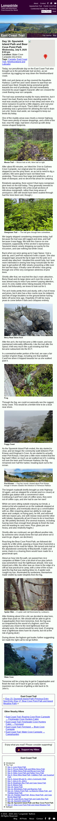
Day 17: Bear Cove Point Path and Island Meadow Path (29, 805)
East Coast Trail (13, 35)
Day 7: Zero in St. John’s (17, 781)
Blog (15, 819)
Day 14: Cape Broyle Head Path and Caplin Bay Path (28, 799)
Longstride (9, 5)
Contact (43, 3)
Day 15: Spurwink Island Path (19, 801)
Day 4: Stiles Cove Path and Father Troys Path (26, 773)
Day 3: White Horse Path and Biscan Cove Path (26, 771)
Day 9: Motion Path (15, 785)
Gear (54, 11)
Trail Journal (46, 35)
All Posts (23, 819)
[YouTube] (55, 3)
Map (54, 35)
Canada (12, 59)
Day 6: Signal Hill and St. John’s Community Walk (27, 779)
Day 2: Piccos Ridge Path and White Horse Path (26, 769)
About (36, 3)
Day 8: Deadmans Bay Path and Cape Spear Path (27, 783)
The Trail (9, 765)
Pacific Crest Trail (50, 6)
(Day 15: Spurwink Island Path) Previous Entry (27, 699)
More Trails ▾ (46, 11)
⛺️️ (28, 749)
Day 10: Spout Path (15, 787)
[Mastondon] (51, 3)
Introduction (10, 763)
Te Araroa (52, 9)
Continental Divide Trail (39, 9)
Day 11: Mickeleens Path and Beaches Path (24, 789)
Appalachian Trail (35, 6)
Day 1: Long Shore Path (17, 767)
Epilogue (9, 807)
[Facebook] (48, 3)
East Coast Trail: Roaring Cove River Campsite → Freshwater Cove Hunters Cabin (28, 718)
